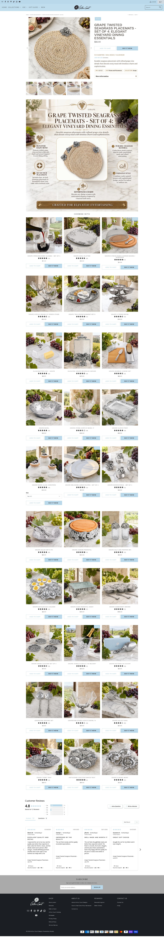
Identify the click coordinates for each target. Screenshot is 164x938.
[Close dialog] (108, 444)
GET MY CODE (82, 481)
